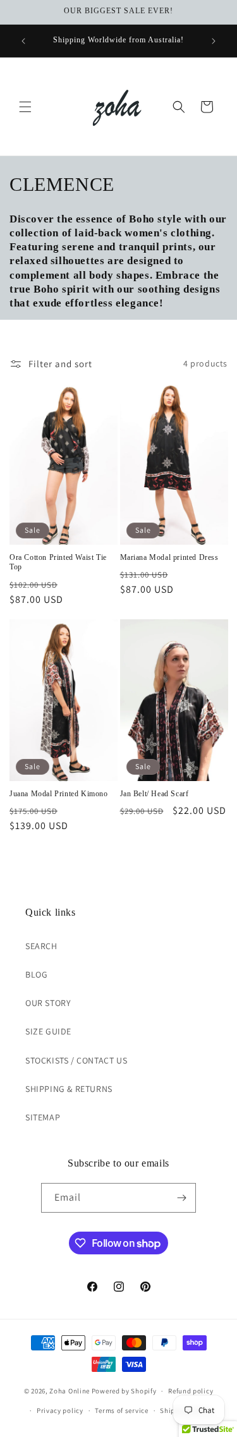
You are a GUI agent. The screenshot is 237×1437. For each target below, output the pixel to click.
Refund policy (190, 1390)
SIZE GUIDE (48, 1031)
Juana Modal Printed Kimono (58, 793)
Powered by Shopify (124, 1390)
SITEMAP (42, 1117)
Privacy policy (60, 1410)
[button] (25, 107)
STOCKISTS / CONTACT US (76, 1060)
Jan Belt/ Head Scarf (154, 793)
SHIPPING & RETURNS (68, 1088)
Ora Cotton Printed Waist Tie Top (58, 562)
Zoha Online (69, 1390)
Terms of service (121, 1410)
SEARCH (41, 946)
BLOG (36, 974)
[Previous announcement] (23, 41)
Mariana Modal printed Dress (169, 557)
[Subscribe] (181, 1198)
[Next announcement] (214, 41)
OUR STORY (48, 1003)
